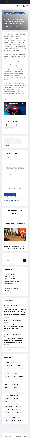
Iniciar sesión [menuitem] (4, 2)
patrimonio (8, 398)
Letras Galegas (9, 381)
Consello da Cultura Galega (13, 370)
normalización (19, 393)
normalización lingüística (13, 395)
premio (7, 401)
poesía (16, 398)
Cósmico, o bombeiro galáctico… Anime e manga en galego (15, 224)
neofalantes (7, 143)
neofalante (15, 390)
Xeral (6, 293)
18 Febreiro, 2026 (14, 243)
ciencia (21, 368)
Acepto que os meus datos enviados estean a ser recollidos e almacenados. (15, 189)
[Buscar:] (15, 260)
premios (14, 401)
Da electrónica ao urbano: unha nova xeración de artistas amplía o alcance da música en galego (14, 340)
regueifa (18, 406)
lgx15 (18, 139)
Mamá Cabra (7, 141)
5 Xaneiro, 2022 (14, 221)
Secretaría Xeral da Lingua (13, 409)
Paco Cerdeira (17, 143)
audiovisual (8, 365)
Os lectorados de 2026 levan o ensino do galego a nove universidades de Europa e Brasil (15, 326)
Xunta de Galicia (16, 420)
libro (18, 381)
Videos (7, 290)
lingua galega (16, 384)
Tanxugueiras (9, 412)
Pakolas (6, 145)
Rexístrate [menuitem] (11, 2)
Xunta (6, 420)
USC (23, 415)
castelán (17, 365)
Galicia (21, 376)
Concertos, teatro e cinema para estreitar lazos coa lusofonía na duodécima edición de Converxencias (15, 246)
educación (15, 373)
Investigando (9, 283)
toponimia (19, 412)
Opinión (7, 286)
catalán (7, 368)
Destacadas (8, 13)
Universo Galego (19, 13)
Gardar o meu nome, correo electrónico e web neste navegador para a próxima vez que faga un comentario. (15, 169)
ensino (7, 376)
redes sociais (9, 406)
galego (14, 376)
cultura (7, 373)
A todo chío (8, 274)
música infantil (17, 141)
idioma (7, 379)
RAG (20, 401)
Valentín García (16, 417)
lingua (7, 384)
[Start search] (24, 6)
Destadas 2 (8, 279)
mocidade (17, 387)
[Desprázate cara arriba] (27, 434)
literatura (8, 387)
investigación (20, 379)
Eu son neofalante (10, 281)
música (7, 390)
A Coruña (7, 362)
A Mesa (15, 362)
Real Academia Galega (11, 404)
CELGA (14, 368)
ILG (12, 379)
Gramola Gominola (9, 139)
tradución (8, 415)
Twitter (16, 415)
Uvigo (6, 417)
